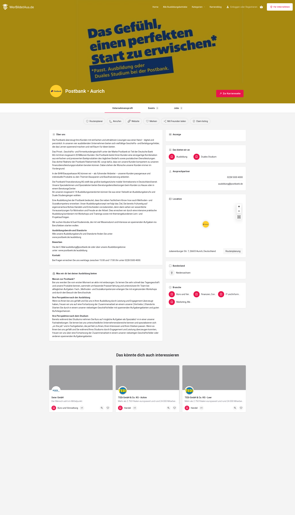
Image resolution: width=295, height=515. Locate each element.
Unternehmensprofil (122, 108)
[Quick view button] (101, 407)
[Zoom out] (239, 211)
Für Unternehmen (281, 7)
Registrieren (251, 7)
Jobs (178, 108)
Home (155, 7)
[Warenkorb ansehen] (261, 7)
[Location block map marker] (206, 224)
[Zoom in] (239, 206)
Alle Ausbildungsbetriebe (175, 7)
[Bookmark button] (107, 407)
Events (153, 108)
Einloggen (235, 7)
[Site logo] (18, 6)
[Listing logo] (56, 91)
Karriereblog (216, 7)
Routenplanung (233, 251)
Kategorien (197, 7)
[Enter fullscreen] (239, 217)
